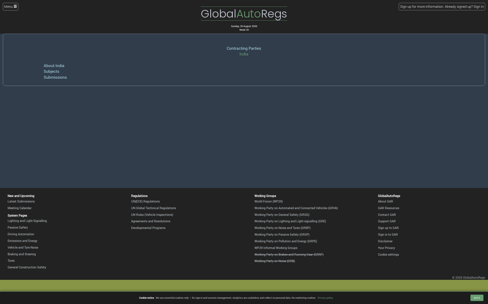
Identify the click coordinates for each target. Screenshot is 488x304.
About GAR (385, 201)
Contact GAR (387, 215)
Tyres (11, 260)
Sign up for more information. (422, 6)
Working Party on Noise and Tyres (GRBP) (282, 228)
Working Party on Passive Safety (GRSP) (281, 234)
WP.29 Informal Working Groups (275, 248)
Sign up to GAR (388, 228)
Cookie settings (388, 254)
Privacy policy (325, 297)
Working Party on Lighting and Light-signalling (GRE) (290, 221)
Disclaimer (385, 241)
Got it (477, 297)
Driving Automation (21, 234)
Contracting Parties (244, 48)
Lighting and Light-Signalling (27, 221)
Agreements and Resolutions (150, 221)
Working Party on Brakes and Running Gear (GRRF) (288, 254)
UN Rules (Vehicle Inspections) (152, 215)
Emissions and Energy (22, 241)
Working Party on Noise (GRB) (274, 261)
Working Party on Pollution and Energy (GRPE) (285, 241)
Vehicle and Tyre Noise (23, 247)
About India (54, 65)
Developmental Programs (148, 228)
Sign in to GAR (388, 234)
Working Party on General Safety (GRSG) (281, 215)
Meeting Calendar (19, 208)
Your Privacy (386, 248)
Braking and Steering (22, 254)
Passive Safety (18, 227)
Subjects (51, 71)
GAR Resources (388, 208)
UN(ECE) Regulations (145, 201)
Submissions (55, 77)
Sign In (479, 6)
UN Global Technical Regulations (153, 208)
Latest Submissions (21, 201)
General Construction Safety (27, 267)
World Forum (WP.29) (268, 201)
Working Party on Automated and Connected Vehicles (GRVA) (296, 208)
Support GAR (387, 221)
